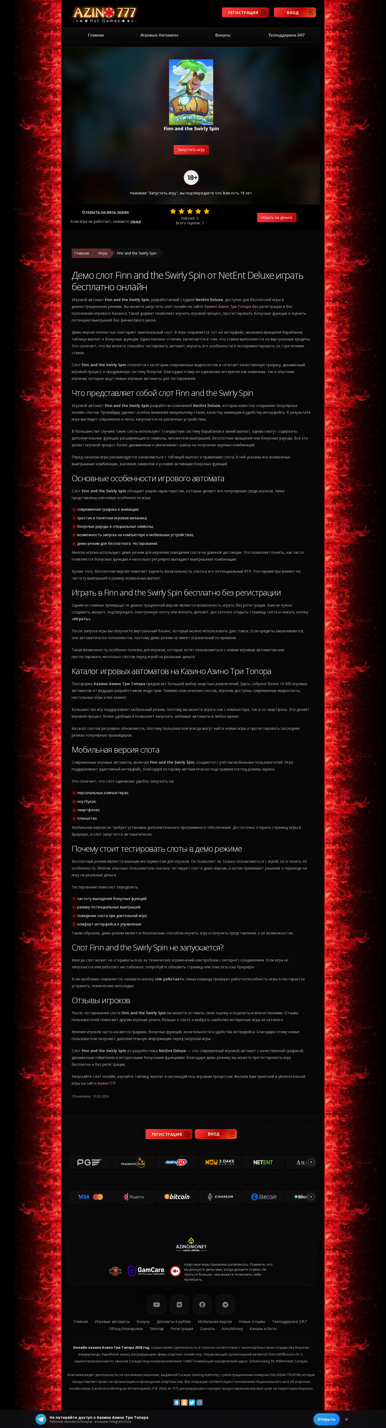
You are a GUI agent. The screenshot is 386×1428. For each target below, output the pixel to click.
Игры (102, 253)
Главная (96, 35)
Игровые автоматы (159, 35)
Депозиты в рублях (174, 1321)
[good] (198, 211)
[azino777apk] (225, 1305)
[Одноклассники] (184, 1402)
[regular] (190, 211)
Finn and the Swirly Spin (137, 253)
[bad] (173, 211)
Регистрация (243, 12)
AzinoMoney (232, 1328)
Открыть (327, 1419)
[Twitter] (192, 1402)
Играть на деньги (276, 217)
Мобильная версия (215, 1321)
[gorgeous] (207, 211)
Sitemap (157, 1328)
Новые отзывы (252, 1321)
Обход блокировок (126, 1328)
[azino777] (180, 1305)
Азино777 (106, 1083)
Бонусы (223, 35)
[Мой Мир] (199, 1402)
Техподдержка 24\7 (286, 35)
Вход (293, 12)
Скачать (207, 1328)
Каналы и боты (263, 1328)
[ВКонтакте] (177, 1402)
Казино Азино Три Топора (227, 306)
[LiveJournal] (207, 1402)
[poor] (181, 211)
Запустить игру (191, 149)
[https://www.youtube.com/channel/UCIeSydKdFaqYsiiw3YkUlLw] (156, 1305)
